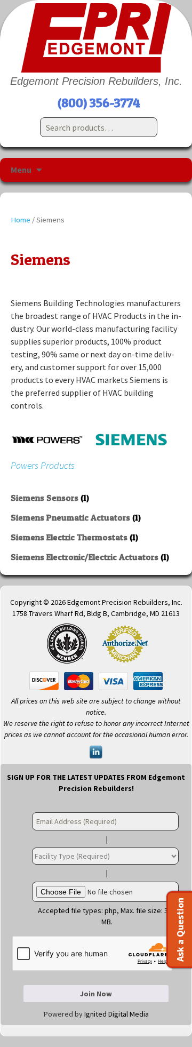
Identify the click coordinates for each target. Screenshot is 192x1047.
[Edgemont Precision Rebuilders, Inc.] (96, 38)
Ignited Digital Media (116, 1014)
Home (20, 220)
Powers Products (43, 465)
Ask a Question (180, 930)
